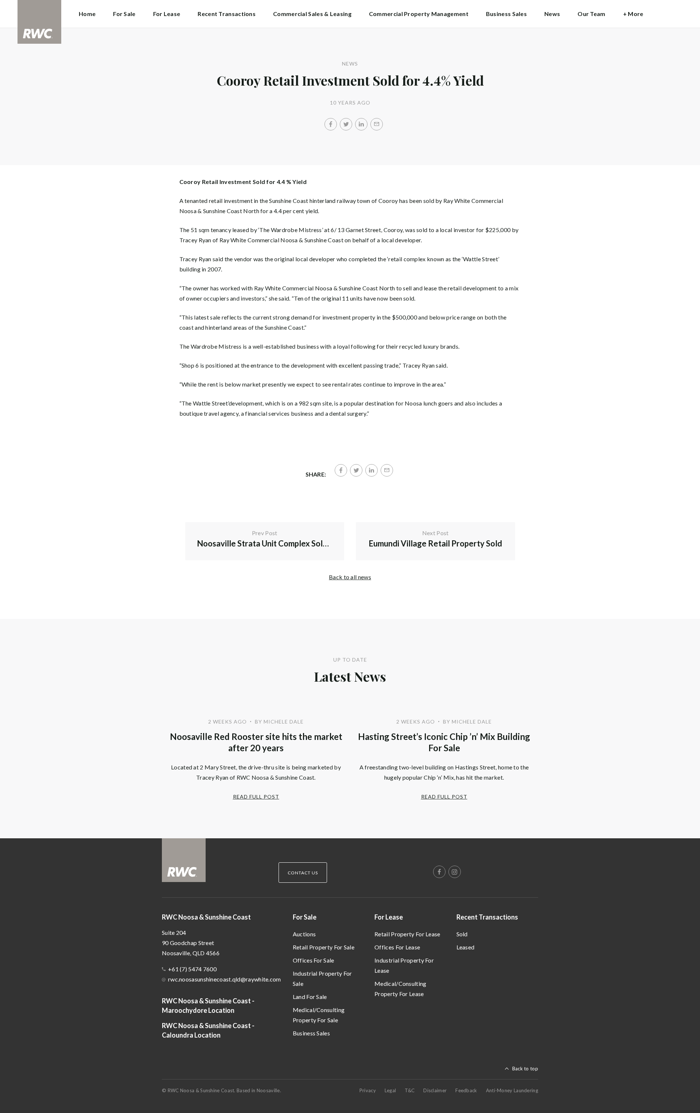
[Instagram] (454, 872)
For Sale (304, 917)
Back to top (525, 1068)
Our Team (591, 13)
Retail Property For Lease (407, 933)
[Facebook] (330, 124)
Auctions (304, 933)
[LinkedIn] (361, 124)
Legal (390, 1090)
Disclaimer (435, 1090)
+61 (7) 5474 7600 (192, 968)
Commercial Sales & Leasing (312, 13)
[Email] (376, 124)
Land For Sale (310, 996)
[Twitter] (346, 124)
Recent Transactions (487, 917)
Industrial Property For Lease (404, 965)
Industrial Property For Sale (322, 978)
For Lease (388, 917)
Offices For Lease (397, 947)
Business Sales (506, 13)
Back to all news (350, 576)
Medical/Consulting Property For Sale (319, 1014)
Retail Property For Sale (323, 947)
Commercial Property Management (418, 13)
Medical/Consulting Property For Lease (400, 988)
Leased (465, 947)
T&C (410, 1090)
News (552, 13)
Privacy (367, 1090)
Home (87, 13)
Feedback (466, 1090)
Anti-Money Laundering (512, 1090)
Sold (462, 933)
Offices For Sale (313, 960)
